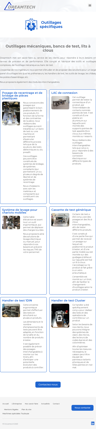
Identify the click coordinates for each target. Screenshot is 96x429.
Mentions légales (11, 409)
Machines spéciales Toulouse (15, 413)
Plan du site (26, 409)
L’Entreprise (17, 404)
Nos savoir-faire (31, 404)
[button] (90, 5)
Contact (56, 404)
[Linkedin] (93, 423)
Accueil (5, 404)
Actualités (45, 404)
